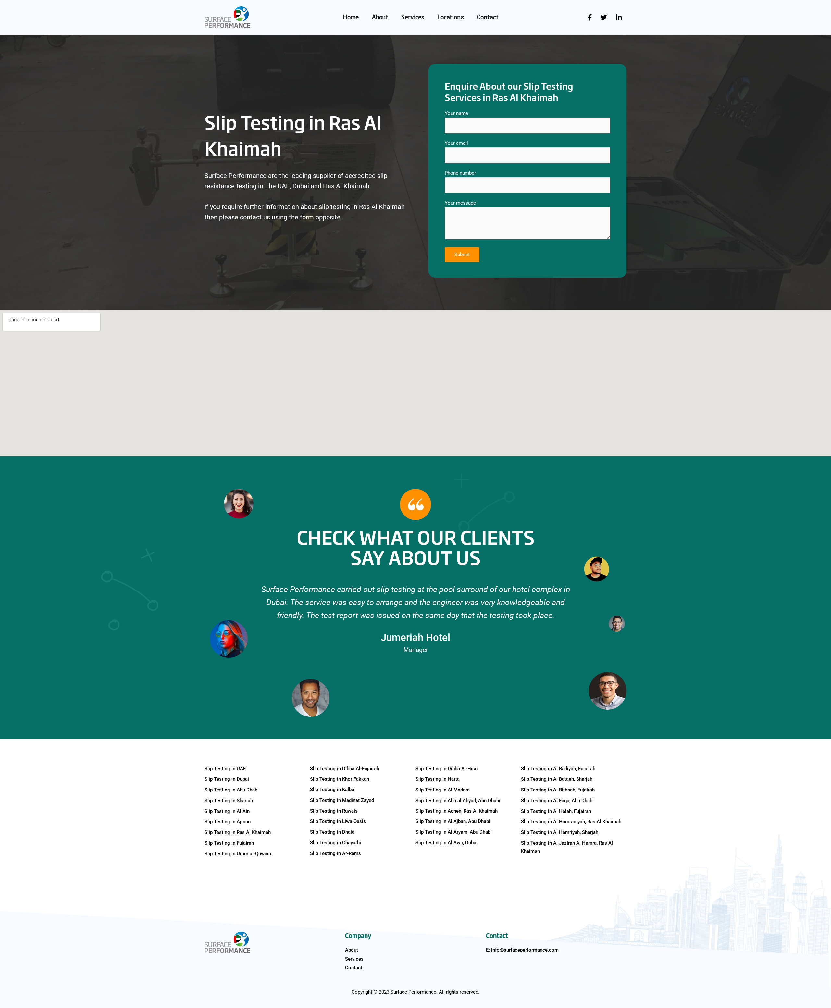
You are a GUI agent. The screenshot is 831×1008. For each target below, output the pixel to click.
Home (351, 17)
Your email (456, 143)
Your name (456, 113)
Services (412, 17)
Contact (488, 17)
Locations (450, 17)
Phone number (460, 173)
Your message (460, 203)
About (380, 17)
